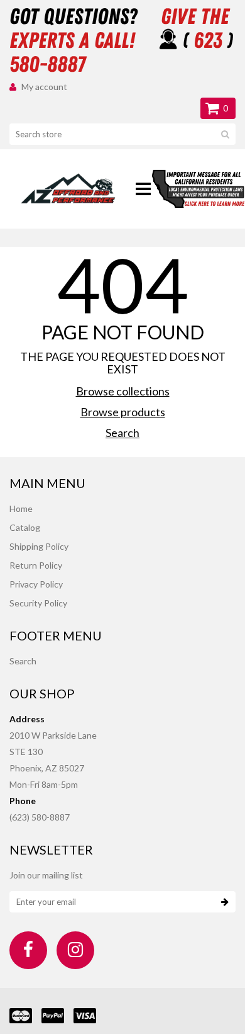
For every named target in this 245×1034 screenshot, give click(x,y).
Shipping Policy (38, 546)
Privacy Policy (36, 584)
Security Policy (38, 603)
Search (122, 433)
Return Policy (35, 565)
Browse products (122, 412)
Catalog (24, 527)
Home (21, 508)
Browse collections (123, 391)
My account (44, 86)
